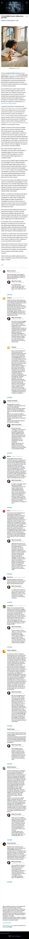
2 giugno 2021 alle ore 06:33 (13, 651)
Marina (9, 456)
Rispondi (9, 294)
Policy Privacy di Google (8, 925)
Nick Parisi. (10, 577)
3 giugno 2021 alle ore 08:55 (18, 282)
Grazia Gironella (11, 843)
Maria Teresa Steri (16, 281)
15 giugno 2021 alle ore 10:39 (18, 815)
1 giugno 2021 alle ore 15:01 (13, 402)
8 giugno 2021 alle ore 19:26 (13, 844)
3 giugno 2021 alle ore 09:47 (18, 693)
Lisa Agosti (10, 605)
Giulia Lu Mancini (11, 650)
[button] (27, 16)
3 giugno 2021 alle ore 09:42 (18, 587)
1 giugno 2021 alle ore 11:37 (18, 297)
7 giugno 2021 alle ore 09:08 (18, 746)
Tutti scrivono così (12, 75)
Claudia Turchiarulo (12, 400)
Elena (8, 510)
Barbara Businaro (11, 767)
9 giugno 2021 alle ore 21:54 (18, 348)
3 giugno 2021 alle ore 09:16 (18, 426)
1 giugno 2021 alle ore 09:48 (13, 272)
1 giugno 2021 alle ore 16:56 (19, 577)
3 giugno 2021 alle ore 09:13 (18, 319)
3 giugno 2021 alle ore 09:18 (18, 481)
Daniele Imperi (11, 729)
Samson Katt (16, 68)
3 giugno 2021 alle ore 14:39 (13, 730)
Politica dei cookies (4, 933)
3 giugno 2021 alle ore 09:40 (18, 541)
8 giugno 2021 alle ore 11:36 (13, 768)
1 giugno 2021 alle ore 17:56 (19, 605)
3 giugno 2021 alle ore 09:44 (18, 628)
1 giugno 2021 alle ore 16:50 (16, 510)
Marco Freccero (11, 271)
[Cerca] (27, 3)
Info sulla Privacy (7, 922)
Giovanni (9, 298)
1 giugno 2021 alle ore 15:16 (17, 456)
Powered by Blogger (15, 936)
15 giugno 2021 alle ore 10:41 (18, 863)
